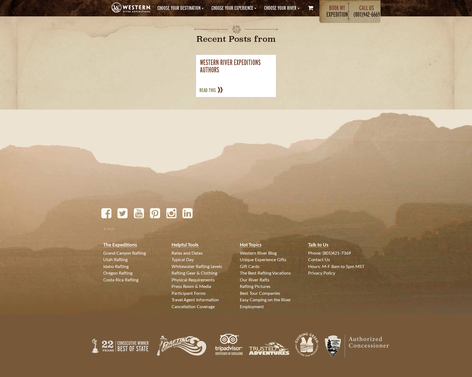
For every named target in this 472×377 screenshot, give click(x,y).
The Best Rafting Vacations (265, 273)
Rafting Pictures (255, 286)
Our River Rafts (254, 280)
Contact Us (319, 260)
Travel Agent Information (195, 300)
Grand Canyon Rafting (124, 253)
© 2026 (109, 229)
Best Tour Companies (260, 293)
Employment (252, 307)
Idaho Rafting (116, 266)
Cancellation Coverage (193, 307)
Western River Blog (258, 253)
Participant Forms (189, 293)
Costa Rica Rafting (120, 280)
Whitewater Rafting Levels (197, 266)
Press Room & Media (191, 286)
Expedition (337, 11)
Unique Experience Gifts (263, 260)
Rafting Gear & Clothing (194, 273)
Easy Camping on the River (265, 300)
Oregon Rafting (117, 273)
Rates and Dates (187, 253)
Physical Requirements (193, 280)
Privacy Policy (321, 273)
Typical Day (183, 260)
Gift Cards (249, 266)
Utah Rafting (115, 260)
